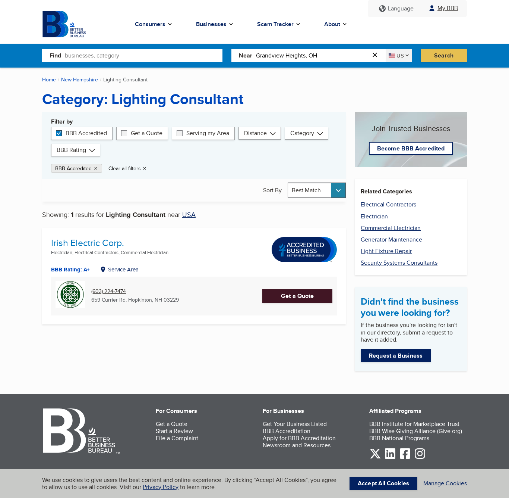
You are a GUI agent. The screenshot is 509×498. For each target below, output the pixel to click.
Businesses (211, 24)
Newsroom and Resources (297, 445)
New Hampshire (79, 79)
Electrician (374, 216)
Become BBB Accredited (411, 148)
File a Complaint (177, 438)
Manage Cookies (445, 483)
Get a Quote (146, 133)
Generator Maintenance (391, 239)
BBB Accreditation (286, 431)
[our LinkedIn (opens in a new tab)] (390, 457)
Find (55, 55)
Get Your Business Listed (295, 424)
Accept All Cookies (383, 483)
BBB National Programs (399, 438)
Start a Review (174, 431)
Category (302, 133)
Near (245, 55)
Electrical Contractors (388, 204)
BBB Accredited (86, 133)
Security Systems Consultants (399, 262)
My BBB (447, 8)
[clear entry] (377, 55)
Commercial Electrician (391, 228)
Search (443, 55)
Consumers (150, 24)
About (332, 24)
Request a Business (396, 355)
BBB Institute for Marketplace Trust (414, 424)
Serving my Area (207, 133)
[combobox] (143, 55)
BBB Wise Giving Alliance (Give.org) (415, 431)
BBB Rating (71, 150)
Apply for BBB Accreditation (299, 438)
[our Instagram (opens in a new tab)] (420, 457)
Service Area (123, 269)
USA (189, 214)
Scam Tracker (275, 24)
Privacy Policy (160, 487)
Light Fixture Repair (386, 251)
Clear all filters (124, 168)
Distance (255, 133)
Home (49, 79)
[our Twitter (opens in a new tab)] (375, 457)
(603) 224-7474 (108, 291)
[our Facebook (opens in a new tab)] (405, 457)
